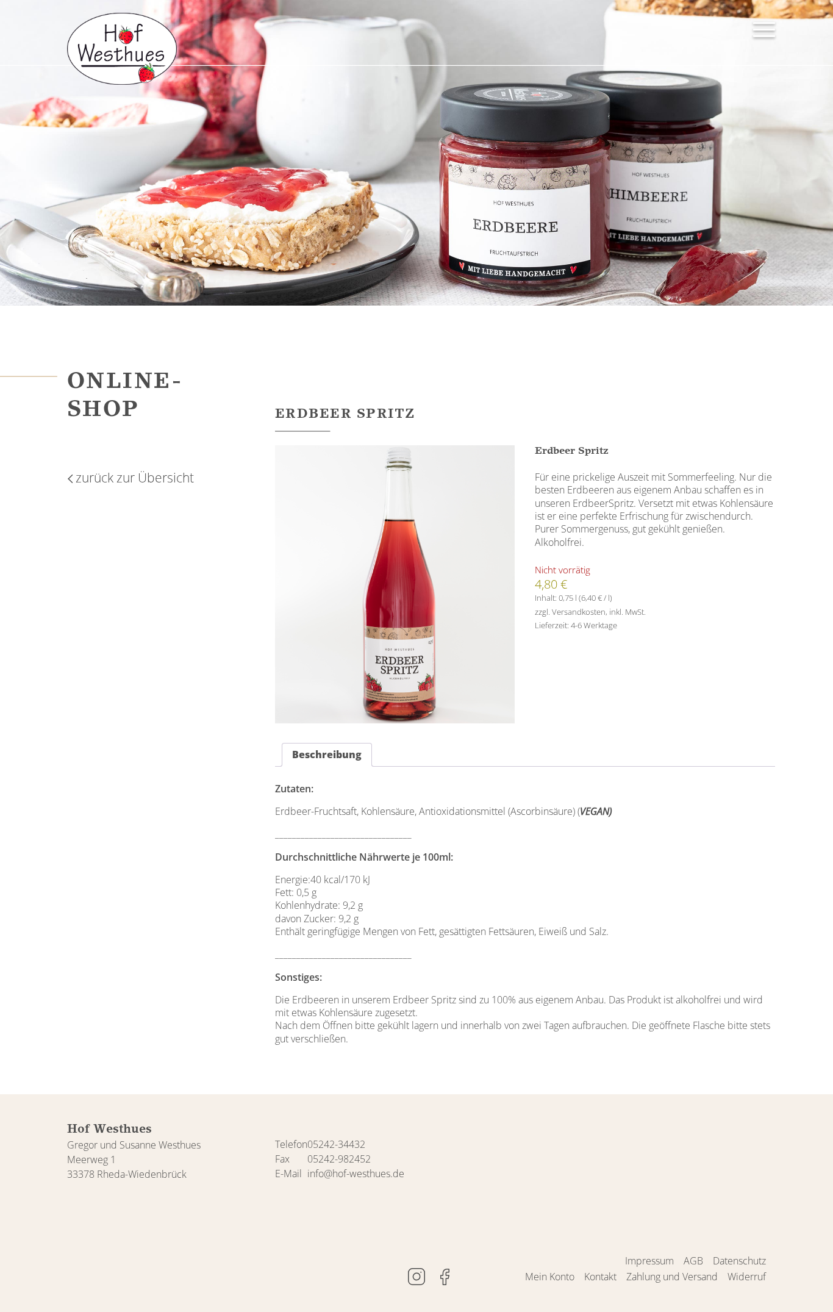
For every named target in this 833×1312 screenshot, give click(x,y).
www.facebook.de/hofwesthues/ (444, 1276)
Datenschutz (739, 1260)
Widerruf (747, 1276)
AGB (693, 1260)
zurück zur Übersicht (135, 477)
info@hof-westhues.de (355, 1173)
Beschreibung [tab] (327, 754)
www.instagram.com (416, 1276)
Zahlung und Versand (672, 1276)
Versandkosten (579, 611)
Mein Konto (549, 1276)
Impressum (649, 1260)
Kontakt (600, 1276)
